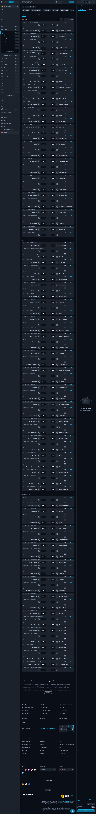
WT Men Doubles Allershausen (33, 84)
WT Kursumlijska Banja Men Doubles (35, 50)
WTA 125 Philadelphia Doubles (35, 486)
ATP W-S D (55, 10)
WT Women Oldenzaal (32, 79)
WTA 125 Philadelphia (34, 271)
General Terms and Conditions (67, 801)
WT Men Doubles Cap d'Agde (33, 101)
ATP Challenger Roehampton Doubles (35, 73)
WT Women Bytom (33, 610)
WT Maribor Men (33, 593)
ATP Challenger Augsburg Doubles (36, 616)
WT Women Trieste (33, 644)
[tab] (24, 15)
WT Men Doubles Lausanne (32, 90)
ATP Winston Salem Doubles (35, 333)
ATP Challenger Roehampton (35, 627)
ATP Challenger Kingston (34, 254)
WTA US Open (47, 10)
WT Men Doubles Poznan (33, 67)
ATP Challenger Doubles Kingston (36, 361)
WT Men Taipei (33, 525)
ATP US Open (26, 10)
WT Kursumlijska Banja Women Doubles (35, 203)
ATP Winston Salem (33, 327)
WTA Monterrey (64, 10)
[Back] (23, 7)
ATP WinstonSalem (36, 10)
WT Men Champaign (32, 33)
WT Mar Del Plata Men (31, 186)
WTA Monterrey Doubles (34, 481)
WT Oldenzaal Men (33, 242)
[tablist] (87, 1)
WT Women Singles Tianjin (35, 548)
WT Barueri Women (31, 107)
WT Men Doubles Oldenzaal (32, 198)
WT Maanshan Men (33, 514)
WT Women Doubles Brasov (34, 22)
